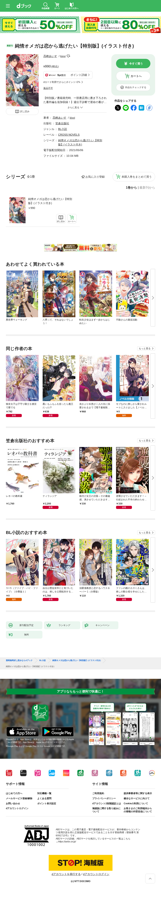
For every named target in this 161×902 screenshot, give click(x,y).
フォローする (68, 56)
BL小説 (62, 129)
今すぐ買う (136, 63)
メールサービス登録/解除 (19, 798)
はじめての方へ (14, 793)
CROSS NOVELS (69, 134)
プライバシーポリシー (104, 798)
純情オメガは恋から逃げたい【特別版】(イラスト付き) (50, 201)
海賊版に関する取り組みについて (106, 810)
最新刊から (147, 187)
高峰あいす (50, 56)
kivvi (63, 56)
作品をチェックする (135, 87)
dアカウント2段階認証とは (106, 803)
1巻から (131, 187)
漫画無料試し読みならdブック (19, 660)
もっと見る (145, 348)
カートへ (136, 76)
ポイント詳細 (78, 74)
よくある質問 (44, 798)
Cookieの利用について (136, 803)
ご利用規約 (98, 793)
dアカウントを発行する (66, 874)
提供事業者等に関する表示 (138, 793)
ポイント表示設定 (46, 803)
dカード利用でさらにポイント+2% (61, 82)
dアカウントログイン (17, 808)
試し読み (24, 111)
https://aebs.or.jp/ (67, 841)
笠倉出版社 (62, 123)
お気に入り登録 (95, 176)
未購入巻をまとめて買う (137, 176)
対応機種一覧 (44, 793)
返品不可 (48, 88)
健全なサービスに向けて (137, 798)
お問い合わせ (13, 803)
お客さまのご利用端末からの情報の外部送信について (138, 810)
